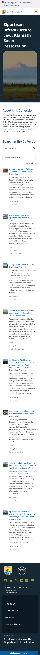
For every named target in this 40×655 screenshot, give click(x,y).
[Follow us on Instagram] (12, 580)
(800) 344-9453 (11, 590)
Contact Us (11, 610)
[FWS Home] (4, 12)
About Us (10, 603)
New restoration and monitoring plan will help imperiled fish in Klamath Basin (22, 413)
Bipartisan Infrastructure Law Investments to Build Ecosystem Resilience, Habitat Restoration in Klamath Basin (22, 515)
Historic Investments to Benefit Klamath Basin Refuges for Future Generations (22, 313)
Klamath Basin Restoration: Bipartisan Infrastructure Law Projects (21, 218)
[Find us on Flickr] (27, 580)
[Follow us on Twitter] (17, 580)
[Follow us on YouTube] (33, 580)
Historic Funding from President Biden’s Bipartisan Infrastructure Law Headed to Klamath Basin (22, 465)
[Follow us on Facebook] (6, 580)
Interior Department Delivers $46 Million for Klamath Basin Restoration (21, 171)
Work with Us (12, 624)
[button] (19, 157)
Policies (9, 617)
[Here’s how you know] (20, 4)
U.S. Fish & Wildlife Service (16, 12)
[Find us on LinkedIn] (22, 580)
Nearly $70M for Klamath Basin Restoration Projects (21, 265)
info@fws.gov (11, 593)
